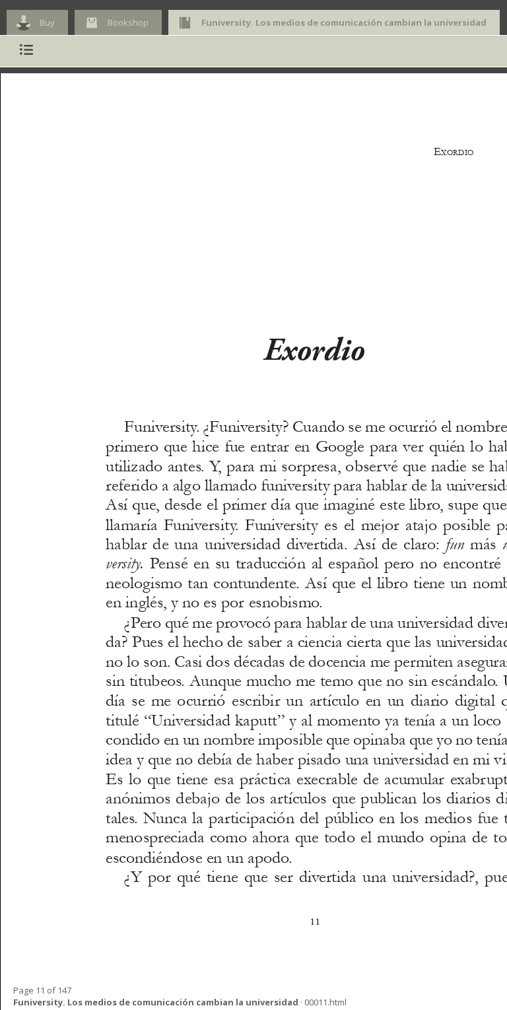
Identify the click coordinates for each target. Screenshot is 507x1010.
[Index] (26, 51)
